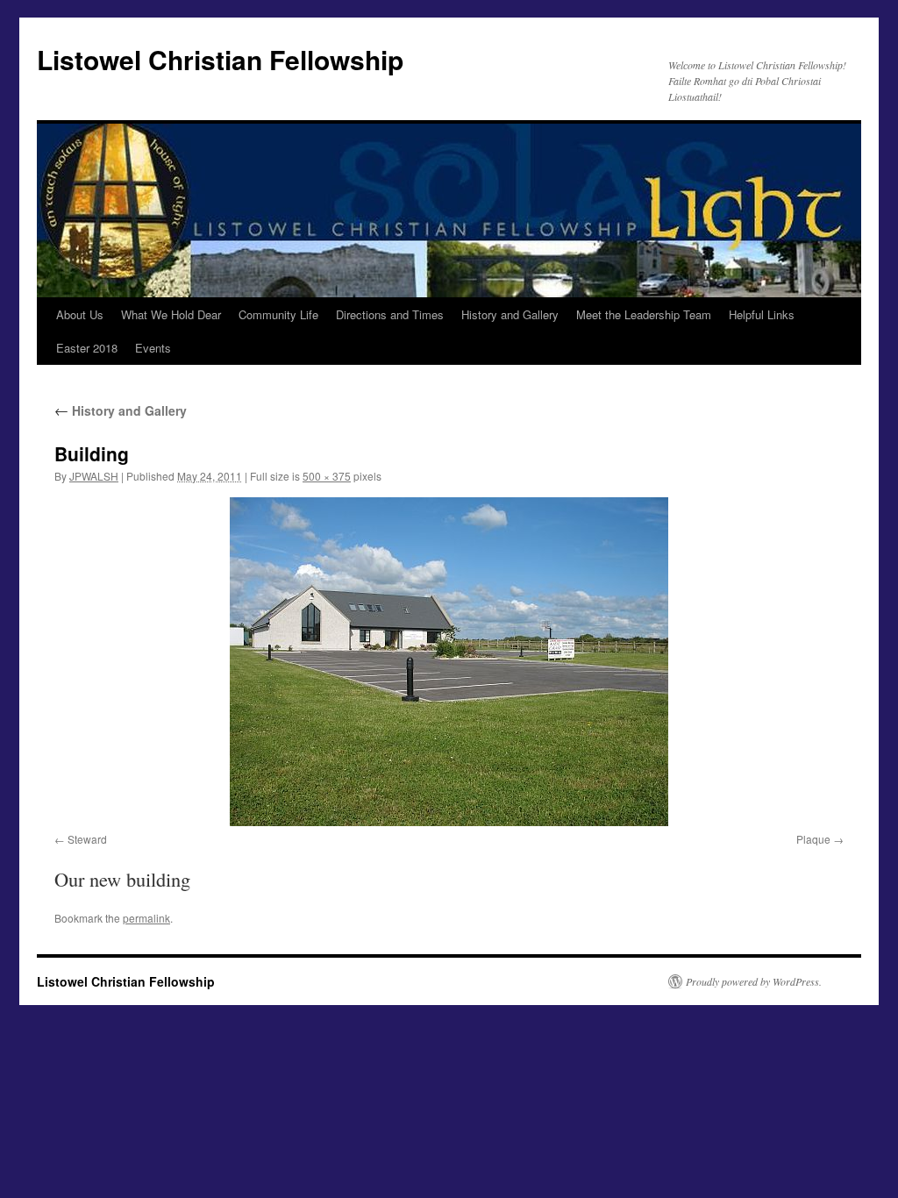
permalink (146, 917)
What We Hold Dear (171, 314)
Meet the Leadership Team (643, 314)
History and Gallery (510, 314)
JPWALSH (93, 475)
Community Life (278, 314)
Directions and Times (390, 314)
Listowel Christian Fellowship (220, 59)
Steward (87, 838)
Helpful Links (762, 314)
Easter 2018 (87, 347)
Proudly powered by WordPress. (754, 981)
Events (153, 347)
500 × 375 (327, 475)
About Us (79, 314)
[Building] (449, 661)
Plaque (813, 838)
